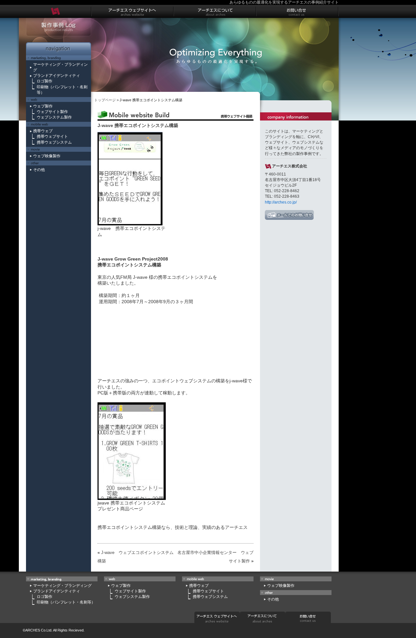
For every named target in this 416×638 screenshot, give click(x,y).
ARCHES (32, 630)
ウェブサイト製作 (52, 111)
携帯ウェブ (43, 131)
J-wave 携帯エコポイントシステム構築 (138, 125)
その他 (39, 169)
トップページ (105, 100)
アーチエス (236, 527)
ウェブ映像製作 (46, 156)
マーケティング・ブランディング (62, 585)
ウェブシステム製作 (54, 117)
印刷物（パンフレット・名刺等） (66, 602)
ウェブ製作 (43, 106)
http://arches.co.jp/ (281, 202)
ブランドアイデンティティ (56, 75)
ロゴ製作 (44, 81)
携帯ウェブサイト (52, 136)
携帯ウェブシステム (54, 142)
